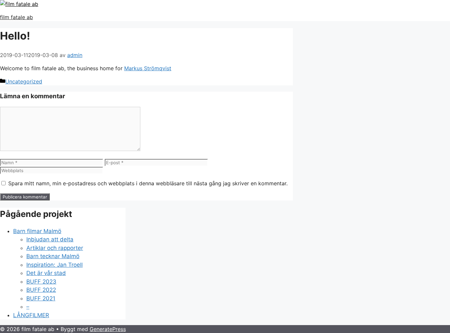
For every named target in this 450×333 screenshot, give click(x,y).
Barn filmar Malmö (37, 231)
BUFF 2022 (41, 290)
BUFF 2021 (40, 298)
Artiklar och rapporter (54, 248)
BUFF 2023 (41, 281)
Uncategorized (23, 81)
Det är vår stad (46, 273)
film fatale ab (16, 17)
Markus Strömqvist (147, 68)
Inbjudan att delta (49, 239)
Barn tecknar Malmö (52, 256)
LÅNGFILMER (31, 315)
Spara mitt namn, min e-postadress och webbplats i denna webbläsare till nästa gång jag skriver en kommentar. (148, 183)
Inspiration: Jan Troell (54, 264)
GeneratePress (108, 329)
